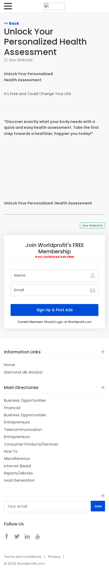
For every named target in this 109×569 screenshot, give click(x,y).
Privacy (54, 556)
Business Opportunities (25, 400)
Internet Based (17, 466)
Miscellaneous (17, 458)
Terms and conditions (22, 556)
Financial (12, 407)
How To (10, 451)
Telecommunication (23, 429)
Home (9, 364)
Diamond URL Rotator (23, 372)
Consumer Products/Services (31, 444)
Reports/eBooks (18, 473)
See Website (21, 60)
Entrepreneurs (17, 422)
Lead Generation (19, 480)
